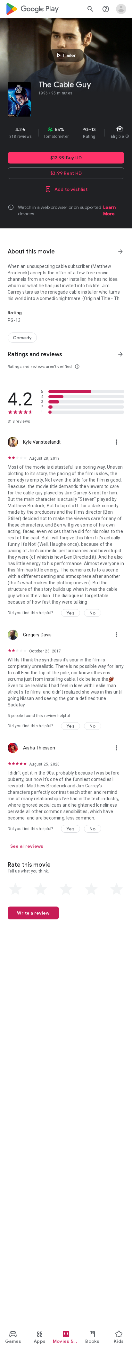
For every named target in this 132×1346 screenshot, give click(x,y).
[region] (66, 133)
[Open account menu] (121, 9)
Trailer (65, 55)
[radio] (15, 889)
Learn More (109, 210)
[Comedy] (22, 337)
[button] (70, 613)
